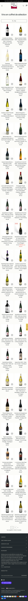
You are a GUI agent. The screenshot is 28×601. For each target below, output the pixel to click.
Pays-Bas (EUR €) (11, 588)
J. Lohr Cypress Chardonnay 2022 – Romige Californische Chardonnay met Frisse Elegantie (20, 492)
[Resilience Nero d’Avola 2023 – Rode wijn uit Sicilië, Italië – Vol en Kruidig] (7, 306)
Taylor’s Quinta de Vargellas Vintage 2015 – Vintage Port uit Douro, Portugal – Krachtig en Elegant (7, 440)
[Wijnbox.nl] (14, 6)
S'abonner (24, 575)
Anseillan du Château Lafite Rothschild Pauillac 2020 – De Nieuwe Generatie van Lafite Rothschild (7, 41)
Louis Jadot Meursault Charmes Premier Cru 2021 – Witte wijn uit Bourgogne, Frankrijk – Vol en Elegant (21, 391)
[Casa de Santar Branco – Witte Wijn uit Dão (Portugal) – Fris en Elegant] (7, 154)
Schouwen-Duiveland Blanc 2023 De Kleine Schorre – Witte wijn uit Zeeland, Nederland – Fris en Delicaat (7, 291)
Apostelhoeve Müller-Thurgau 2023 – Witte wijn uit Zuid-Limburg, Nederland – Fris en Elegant (7, 365)
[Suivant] (25, 1)
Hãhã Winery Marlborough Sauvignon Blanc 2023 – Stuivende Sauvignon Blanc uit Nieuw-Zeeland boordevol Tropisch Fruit (21, 518)
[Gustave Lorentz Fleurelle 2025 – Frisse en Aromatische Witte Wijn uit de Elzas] (7, 105)
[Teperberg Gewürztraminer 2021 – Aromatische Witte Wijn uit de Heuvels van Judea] (7, 55)
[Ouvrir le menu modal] (2, 5)
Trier (15, 20)
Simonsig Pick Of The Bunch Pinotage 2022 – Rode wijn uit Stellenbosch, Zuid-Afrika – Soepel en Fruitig (7, 240)
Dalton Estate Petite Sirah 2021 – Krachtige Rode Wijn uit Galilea (21, 65)
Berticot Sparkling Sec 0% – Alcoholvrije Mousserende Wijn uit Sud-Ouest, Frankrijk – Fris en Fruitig (21, 140)
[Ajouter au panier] (12, 34)
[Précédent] (2, 1)
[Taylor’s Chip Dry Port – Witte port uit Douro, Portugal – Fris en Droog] (20, 429)
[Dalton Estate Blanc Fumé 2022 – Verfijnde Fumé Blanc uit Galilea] (7, 79)
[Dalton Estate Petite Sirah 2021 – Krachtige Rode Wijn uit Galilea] (20, 55)
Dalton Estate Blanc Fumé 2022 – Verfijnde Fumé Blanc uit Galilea (7, 89)
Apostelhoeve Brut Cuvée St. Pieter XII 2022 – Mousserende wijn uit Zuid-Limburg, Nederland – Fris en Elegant (20, 240)
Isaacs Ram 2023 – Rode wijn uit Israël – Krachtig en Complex (21, 364)
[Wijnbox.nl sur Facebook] (2, 580)
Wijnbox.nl (10, 590)
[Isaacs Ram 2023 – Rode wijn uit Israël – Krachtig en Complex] (20, 354)
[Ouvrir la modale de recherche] (23, 5)
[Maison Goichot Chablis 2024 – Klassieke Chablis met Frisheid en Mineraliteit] (20, 30)
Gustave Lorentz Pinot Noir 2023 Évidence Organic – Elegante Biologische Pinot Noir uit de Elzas (20, 90)
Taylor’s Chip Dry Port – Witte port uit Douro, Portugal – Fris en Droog (20, 438)
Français (2, 588)
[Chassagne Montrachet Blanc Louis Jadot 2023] (7, 379)
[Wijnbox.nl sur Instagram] (4, 580)
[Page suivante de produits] (18, 527)
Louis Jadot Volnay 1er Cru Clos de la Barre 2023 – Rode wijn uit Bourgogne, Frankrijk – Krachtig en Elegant (7, 189)
